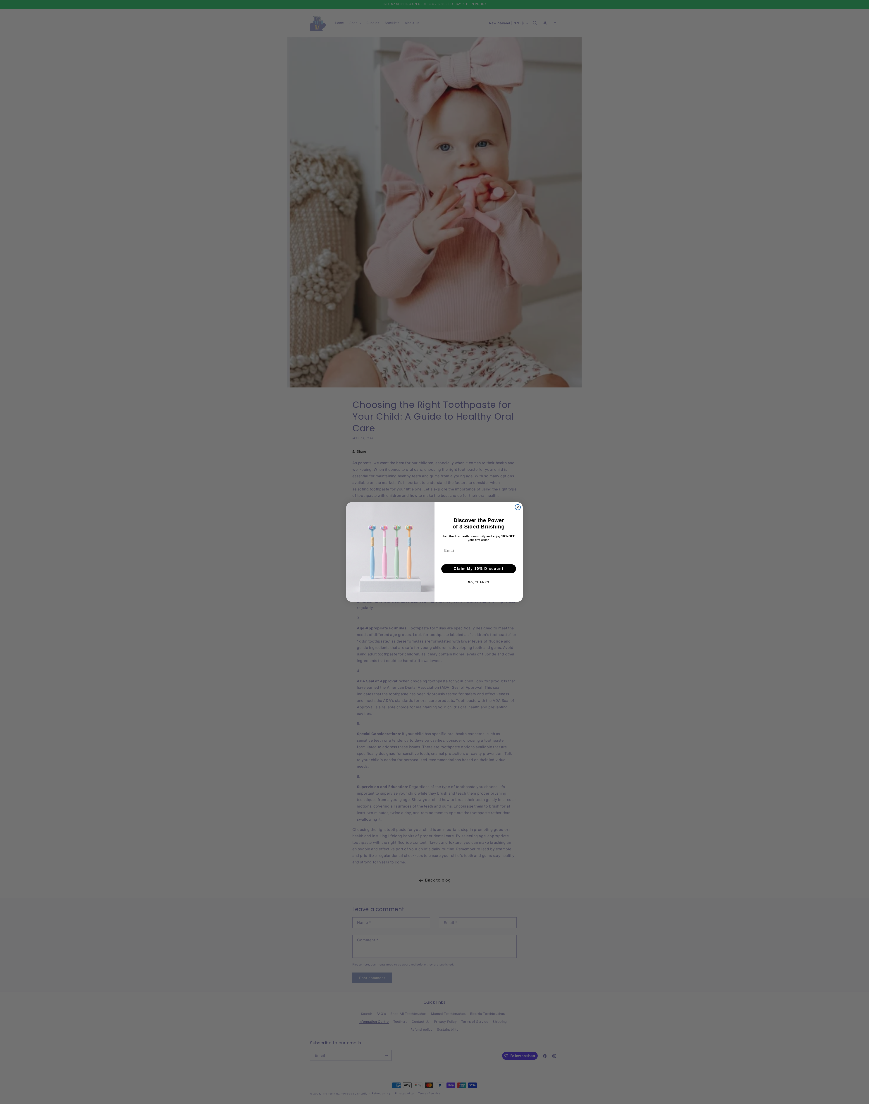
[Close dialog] (517, 507)
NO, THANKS (478, 582)
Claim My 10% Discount (479, 569)
